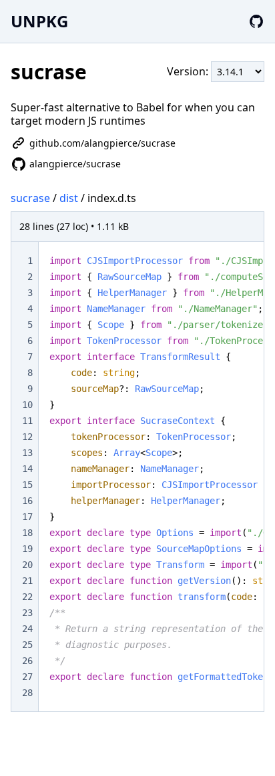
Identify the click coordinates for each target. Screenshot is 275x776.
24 (27, 628)
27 (27, 676)
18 (27, 532)
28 (27, 692)
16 (27, 500)
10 (27, 404)
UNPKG (39, 21)
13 (27, 452)
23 (27, 612)
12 (27, 436)
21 (27, 580)
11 (27, 420)
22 (27, 596)
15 (27, 484)
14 (27, 468)
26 (27, 660)
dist (68, 198)
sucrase (30, 198)
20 (27, 564)
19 (27, 548)
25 (27, 644)
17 (27, 516)
